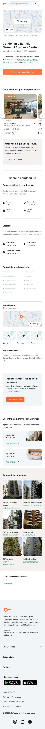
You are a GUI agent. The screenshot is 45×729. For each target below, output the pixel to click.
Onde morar (13, 36)
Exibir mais (7, 584)
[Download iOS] (29, 683)
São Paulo (24, 36)
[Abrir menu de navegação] (41, 3)
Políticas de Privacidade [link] (12, 697)
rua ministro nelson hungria (27, 59)
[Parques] (37, 335)
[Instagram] (15, 722)
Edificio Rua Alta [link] (8, 580)
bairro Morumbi (8, 62)
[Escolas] (23, 335)
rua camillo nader (29, 535)
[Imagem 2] (21, 116)
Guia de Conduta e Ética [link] (12, 706)
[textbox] (23, 3)
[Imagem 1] (20, 116)
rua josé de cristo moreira (11, 508)
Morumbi (34, 36)
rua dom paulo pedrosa (10, 535)
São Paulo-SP (28, 62)
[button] (22, 319)
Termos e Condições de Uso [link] (13, 702)
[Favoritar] (35, 123)
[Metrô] (9, 335)
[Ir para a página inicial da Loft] (5, 4)
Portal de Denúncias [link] (10, 692)
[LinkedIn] (22, 722)
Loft (4, 36)
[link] (15, 159)
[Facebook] (30, 722)
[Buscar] (36, 4)
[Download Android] (12, 683)
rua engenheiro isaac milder (32, 505)
